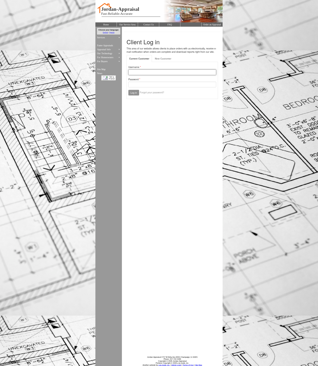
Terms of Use (188, 365)
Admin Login (176, 365)
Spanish (111, 32)
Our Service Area (127, 24)
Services (101, 37)
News (99, 73)
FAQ (169, 24)
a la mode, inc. (164, 365)
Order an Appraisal (212, 24)
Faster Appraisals (105, 45)
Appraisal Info (104, 49)
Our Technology (104, 53)
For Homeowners (105, 57)
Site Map (101, 69)
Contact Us (148, 24)
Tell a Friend (108, 78)
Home (106, 24)
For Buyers (102, 61)
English (105, 32)
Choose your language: (108, 30)
